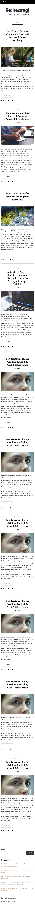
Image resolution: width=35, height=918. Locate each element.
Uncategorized (17, 355)
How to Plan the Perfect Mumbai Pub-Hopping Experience (17, 196)
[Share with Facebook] (2, 101)
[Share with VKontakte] (13, 101)
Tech (17, 27)
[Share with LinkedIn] (9, 101)
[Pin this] (11, 101)
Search (3, 849)
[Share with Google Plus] (7, 101)
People (17, 190)
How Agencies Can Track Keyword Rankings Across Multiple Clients (17, 115)
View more (7, 95)
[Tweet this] (4, 101)
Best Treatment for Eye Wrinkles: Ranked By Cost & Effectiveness (17, 361)
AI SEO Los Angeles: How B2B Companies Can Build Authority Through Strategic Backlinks (17, 278)
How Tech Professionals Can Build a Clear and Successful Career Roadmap (17, 36)
